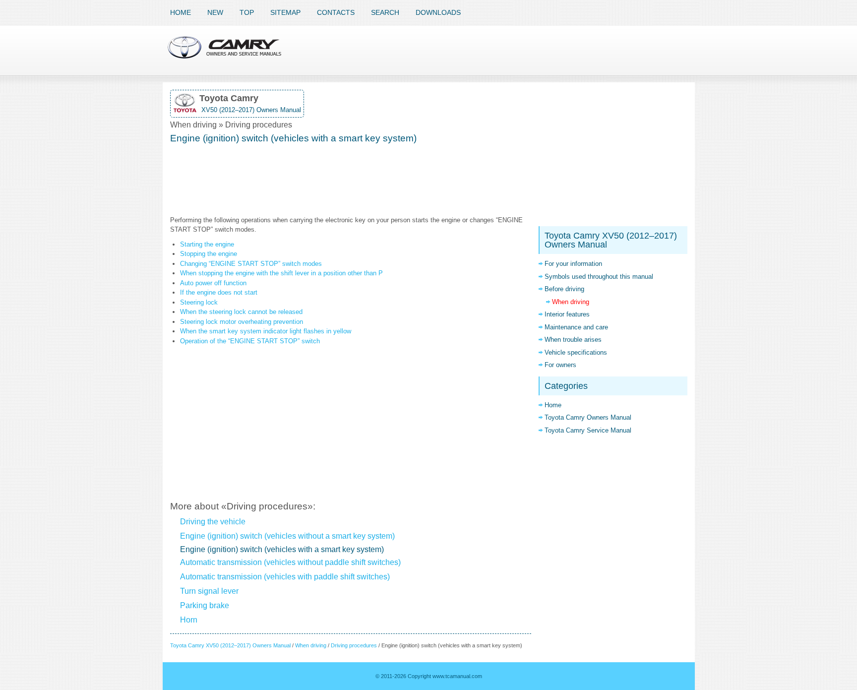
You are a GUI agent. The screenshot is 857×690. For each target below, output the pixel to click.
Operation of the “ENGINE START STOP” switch (250, 341)
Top (247, 12)
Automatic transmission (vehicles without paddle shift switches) (290, 562)
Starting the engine (207, 244)
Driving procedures (354, 645)
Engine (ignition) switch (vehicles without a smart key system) (287, 536)
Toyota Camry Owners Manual (588, 417)
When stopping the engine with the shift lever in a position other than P (281, 273)
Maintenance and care (576, 327)
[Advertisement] (350, 180)
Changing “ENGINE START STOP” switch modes (251, 263)
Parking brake (204, 605)
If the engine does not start (218, 292)
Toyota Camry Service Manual (588, 430)
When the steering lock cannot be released (241, 311)
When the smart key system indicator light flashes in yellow (265, 331)
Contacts (336, 12)
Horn (188, 620)
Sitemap (285, 12)
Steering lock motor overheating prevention (241, 321)
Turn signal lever (209, 591)
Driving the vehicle (212, 521)
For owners (560, 365)
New (215, 12)
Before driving (564, 289)
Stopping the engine (208, 253)
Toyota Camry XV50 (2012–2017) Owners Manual (230, 645)
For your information (573, 263)
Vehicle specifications (576, 352)
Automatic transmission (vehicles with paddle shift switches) (285, 576)
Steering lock (199, 302)
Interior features (567, 314)
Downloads (438, 12)
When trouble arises (573, 339)
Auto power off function (213, 283)
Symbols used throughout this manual (599, 276)
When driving (310, 645)
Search (385, 12)
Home (180, 12)
